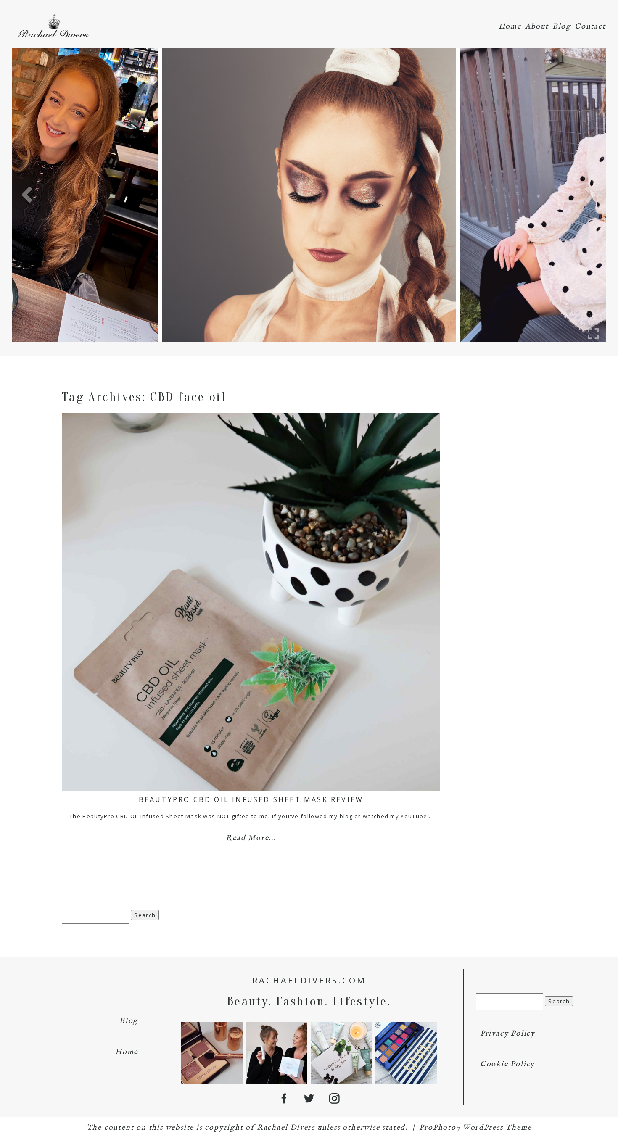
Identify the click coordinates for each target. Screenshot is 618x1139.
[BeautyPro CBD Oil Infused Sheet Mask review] (251, 602)
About (537, 27)
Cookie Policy (507, 1064)
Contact (590, 27)
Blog (561, 27)
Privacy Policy (507, 1034)
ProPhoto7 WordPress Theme (475, 1128)
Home (510, 27)
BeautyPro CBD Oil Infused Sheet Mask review (251, 799)
